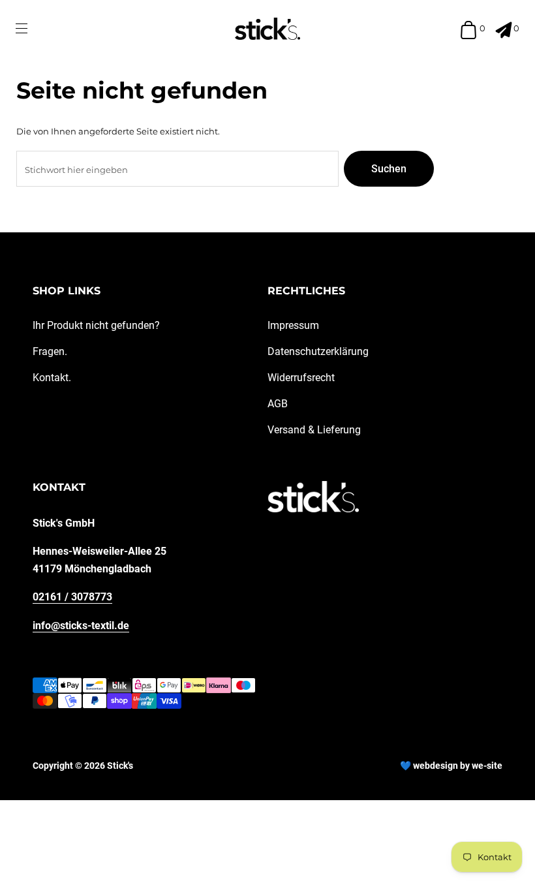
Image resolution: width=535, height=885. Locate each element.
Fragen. (50, 351)
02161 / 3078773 (72, 597)
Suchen (388, 169)
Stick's (120, 765)
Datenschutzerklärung (318, 351)
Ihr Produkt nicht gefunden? (96, 325)
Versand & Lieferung (314, 430)
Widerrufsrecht (301, 377)
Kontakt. (52, 377)
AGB (278, 403)
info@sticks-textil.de (81, 625)
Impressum (293, 325)
